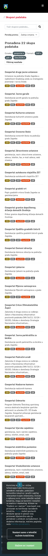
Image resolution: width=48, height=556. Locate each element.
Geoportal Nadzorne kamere (19, 384)
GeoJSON (20, 86)
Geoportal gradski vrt (15, 188)
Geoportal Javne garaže (17, 94)
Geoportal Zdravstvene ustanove (21, 150)
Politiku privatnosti (20, 524)
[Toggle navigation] (42, 5)
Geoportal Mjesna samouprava (20, 286)
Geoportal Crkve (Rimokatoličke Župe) (21, 306)
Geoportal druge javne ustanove (21, 72)
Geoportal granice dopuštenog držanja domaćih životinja (20, 209)
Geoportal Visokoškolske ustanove (22, 466)
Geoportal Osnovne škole (18, 131)
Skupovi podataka (16, 17)
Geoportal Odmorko (15, 400)
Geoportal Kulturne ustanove (20, 113)
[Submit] (39, 26)
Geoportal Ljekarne (15, 267)
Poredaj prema (11, 34)
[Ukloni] (23, 53)
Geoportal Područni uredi (17, 357)
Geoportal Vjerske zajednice (19, 428)
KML (12, 86)
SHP (27, 86)
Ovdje (18, 511)
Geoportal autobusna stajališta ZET (22, 172)
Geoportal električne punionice (20, 447)
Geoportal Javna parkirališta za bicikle (21, 337)
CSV (7, 86)
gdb (32, 86)
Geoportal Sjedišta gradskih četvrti (22, 229)
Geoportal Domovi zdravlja (18, 248)
